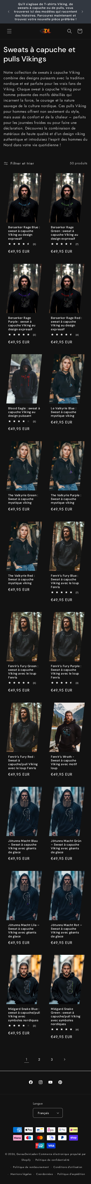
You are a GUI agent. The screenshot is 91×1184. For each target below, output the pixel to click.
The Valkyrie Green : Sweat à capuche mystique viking (23, 499)
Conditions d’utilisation (67, 1167)
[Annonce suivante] (82, 12)
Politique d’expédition (71, 1174)
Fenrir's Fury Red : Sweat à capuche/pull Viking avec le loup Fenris (23, 762)
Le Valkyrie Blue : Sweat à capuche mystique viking (63, 412)
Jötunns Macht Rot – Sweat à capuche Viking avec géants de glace (66, 930)
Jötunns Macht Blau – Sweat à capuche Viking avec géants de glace (23, 846)
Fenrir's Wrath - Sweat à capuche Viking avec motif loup (64, 762)
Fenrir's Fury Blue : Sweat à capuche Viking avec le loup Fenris (65, 581)
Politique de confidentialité (52, 1160)
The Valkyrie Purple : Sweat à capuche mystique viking (66, 499)
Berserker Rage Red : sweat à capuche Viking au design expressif (66, 323)
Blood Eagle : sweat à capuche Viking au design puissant (24, 412)
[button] (9, 31)
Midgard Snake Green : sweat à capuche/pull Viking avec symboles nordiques (65, 1016)
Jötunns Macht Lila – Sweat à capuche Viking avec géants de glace (24, 930)
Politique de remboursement (31, 1167)
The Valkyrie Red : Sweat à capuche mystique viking (21, 579)
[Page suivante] (64, 1059)
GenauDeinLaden (27, 1154)
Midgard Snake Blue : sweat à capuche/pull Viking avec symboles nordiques (24, 1014)
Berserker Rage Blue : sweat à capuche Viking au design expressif (24, 233)
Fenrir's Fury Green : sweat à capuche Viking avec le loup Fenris (23, 671)
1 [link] (27, 1059)
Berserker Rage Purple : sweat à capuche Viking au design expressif (21, 323)
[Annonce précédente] (9, 12)
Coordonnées (44, 1174)
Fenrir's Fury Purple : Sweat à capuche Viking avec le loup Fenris (66, 671)
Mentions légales (21, 1174)
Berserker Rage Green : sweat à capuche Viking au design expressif (64, 233)
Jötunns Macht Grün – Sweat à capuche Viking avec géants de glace (66, 846)
